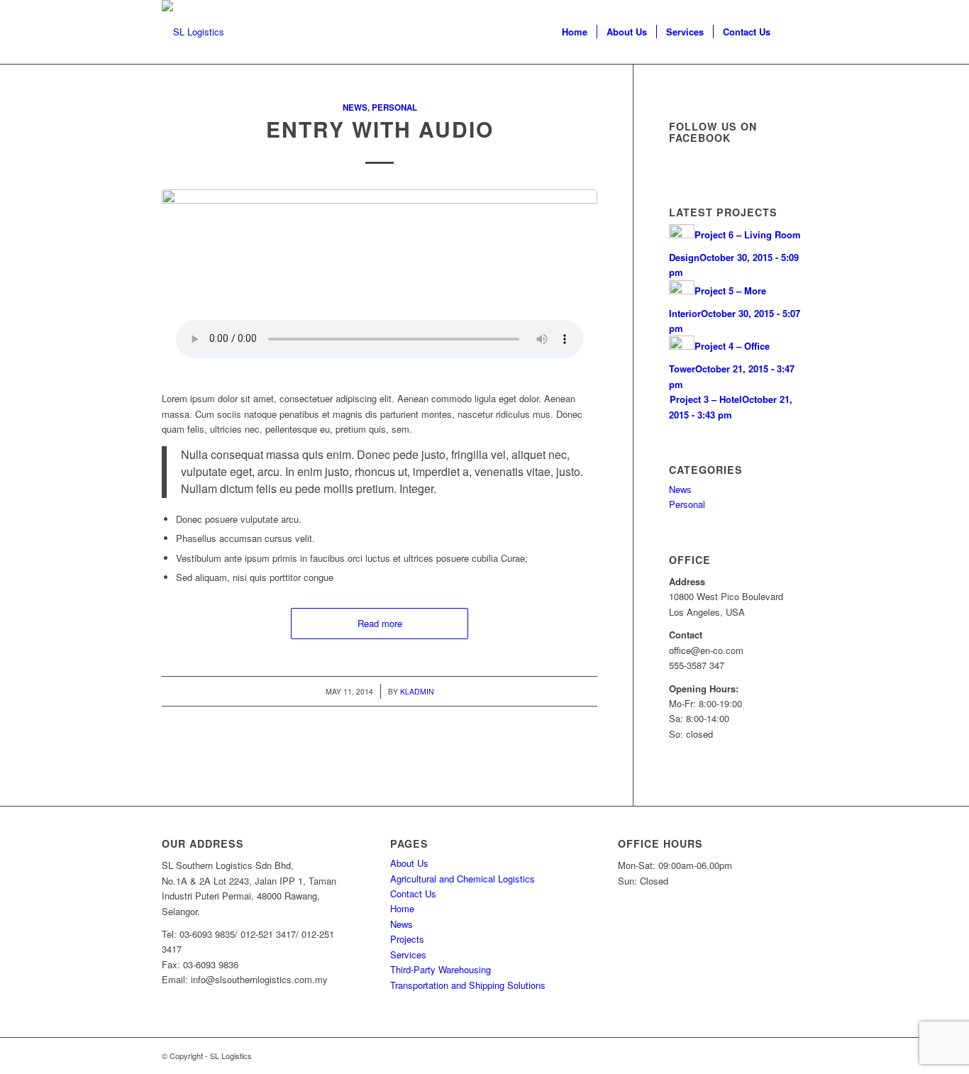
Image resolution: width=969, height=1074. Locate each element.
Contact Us (413, 893)
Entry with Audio (380, 129)
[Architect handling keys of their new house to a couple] (379, 272)
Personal (394, 107)
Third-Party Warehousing (440, 969)
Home (402, 908)
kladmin (417, 691)
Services (408, 954)
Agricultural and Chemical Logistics (462, 878)
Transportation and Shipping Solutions (468, 985)
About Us (409, 863)
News (355, 107)
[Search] (793, 32)
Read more (380, 623)
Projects (407, 939)
